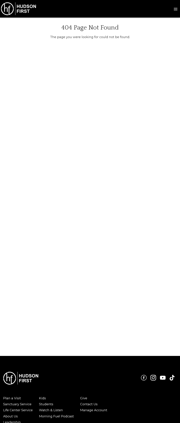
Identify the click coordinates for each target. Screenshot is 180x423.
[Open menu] (175, 9)
